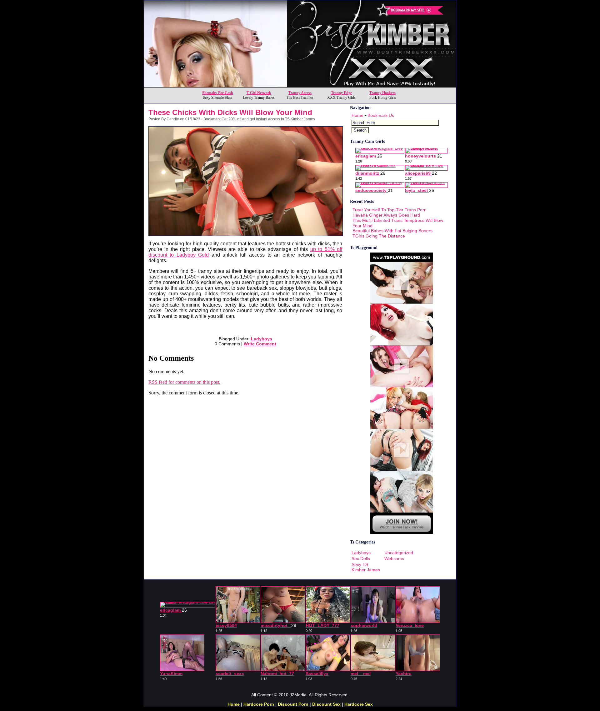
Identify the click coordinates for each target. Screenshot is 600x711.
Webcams (394, 558)
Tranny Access (300, 93)
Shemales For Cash (217, 93)
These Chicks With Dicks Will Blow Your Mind (230, 112)
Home (357, 115)
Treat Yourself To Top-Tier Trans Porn (389, 209)
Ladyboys (261, 338)
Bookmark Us (381, 115)
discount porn (293, 704)
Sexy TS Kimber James (366, 567)
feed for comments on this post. (184, 382)
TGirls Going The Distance (378, 235)
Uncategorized (398, 552)
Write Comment (260, 343)
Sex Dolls (361, 558)
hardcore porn (258, 704)
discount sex (326, 704)
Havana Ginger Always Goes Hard (386, 215)
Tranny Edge (341, 93)
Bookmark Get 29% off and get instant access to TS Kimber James (259, 119)
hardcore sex (358, 704)
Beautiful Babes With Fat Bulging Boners (392, 230)
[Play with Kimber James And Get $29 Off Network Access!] (300, 85)
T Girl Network (259, 93)
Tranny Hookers (382, 93)
